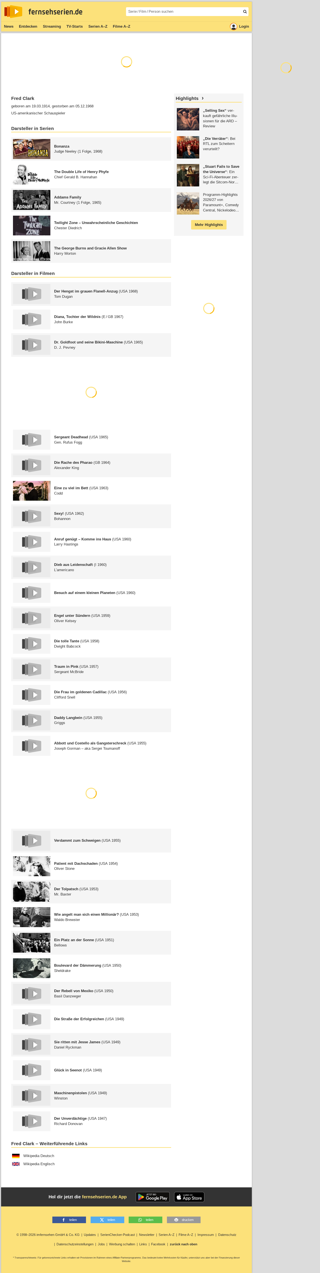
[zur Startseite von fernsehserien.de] (13, 11)
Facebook (158, 1244)
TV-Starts (74, 26)
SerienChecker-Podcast (117, 1235)
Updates (90, 1235)
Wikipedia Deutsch (38, 1156)
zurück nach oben (183, 1244)
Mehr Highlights (209, 225)
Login (244, 26)
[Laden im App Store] (189, 1197)
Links (143, 1244)
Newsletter (146, 1235)
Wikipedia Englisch (39, 1164)
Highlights (187, 98)
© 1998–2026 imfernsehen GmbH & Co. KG (48, 1235)
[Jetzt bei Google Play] (153, 1197)
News (8, 26)
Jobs (101, 1244)
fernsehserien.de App (104, 1196)
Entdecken (28, 26)
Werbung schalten (122, 1244)
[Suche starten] (245, 11)
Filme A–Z (121, 26)
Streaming (52, 26)
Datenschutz (227, 1235)
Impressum (205, 1235)
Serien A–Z (97, 26)
